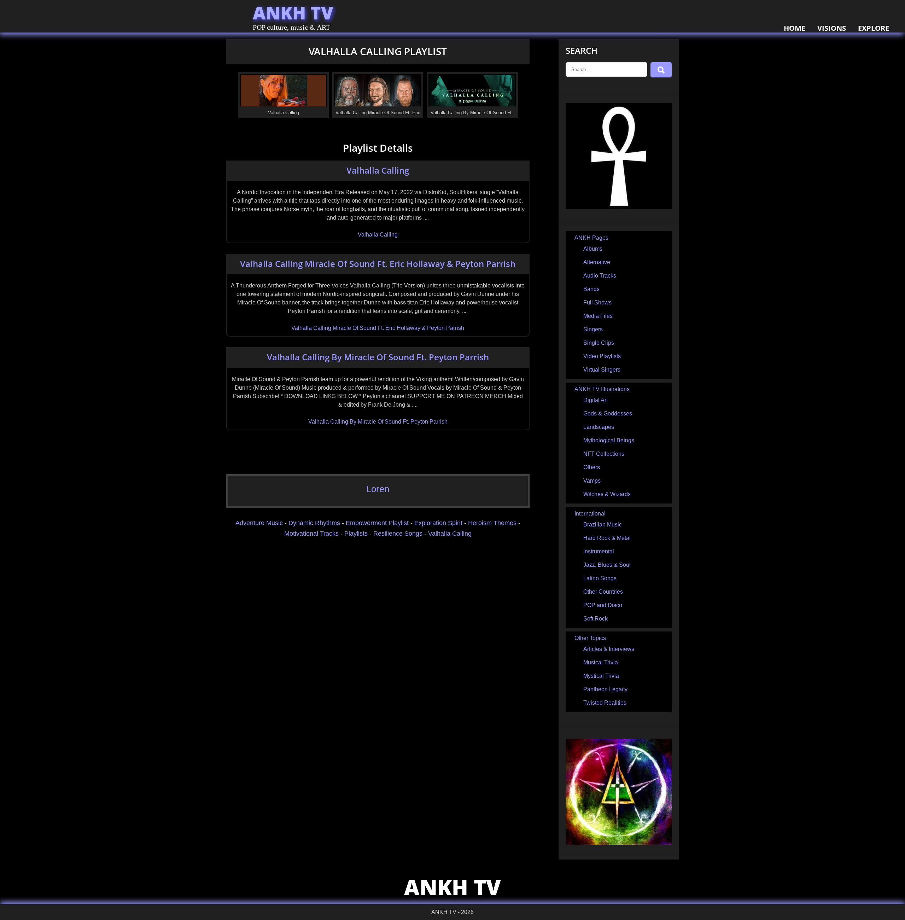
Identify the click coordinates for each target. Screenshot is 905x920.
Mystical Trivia (601, 676)
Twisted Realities (604, 703)
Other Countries (603, 592)
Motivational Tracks (311, 533)
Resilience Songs (397, 533)
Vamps (592, 481)
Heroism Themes (492, 522)
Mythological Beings (608, 440)
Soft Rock (595, 619)
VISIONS (831, 28)
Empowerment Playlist (377, 522)
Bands (591, 289)
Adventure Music (259, 522)
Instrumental (598, 551)
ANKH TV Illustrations (602, 389)
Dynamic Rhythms (314, 522)
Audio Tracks (599, 276)
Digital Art (595, 400)
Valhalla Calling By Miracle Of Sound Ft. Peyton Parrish (378, 357)
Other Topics (590, 638)
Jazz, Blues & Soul (607, 565)
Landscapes (598, 427)
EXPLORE (873, 28)
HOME (794, 28)
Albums (592, 249)
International (590, 514)
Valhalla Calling (377, 170)
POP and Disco (602, 605)
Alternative (596, 262)
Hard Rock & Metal (607, 538)
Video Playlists (602, 356)
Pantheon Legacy (605, 689)
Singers (593, 329)
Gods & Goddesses (607, 413)
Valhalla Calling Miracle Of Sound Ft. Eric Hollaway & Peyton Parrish (377, 263)
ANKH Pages (591, 238)
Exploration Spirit (438, 522)
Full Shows (597, 302)
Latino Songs (600, 578)
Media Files (598, 316)
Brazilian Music (602, 525)
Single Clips (598, 343)
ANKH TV (293, 13)
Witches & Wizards (607, 494)
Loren (377, 489)
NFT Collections (603, 454)
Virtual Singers (601, 370)
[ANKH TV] (619, 207)
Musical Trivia (600, 662)
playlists (356, 533)
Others (591, 467)
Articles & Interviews (608, 649)
